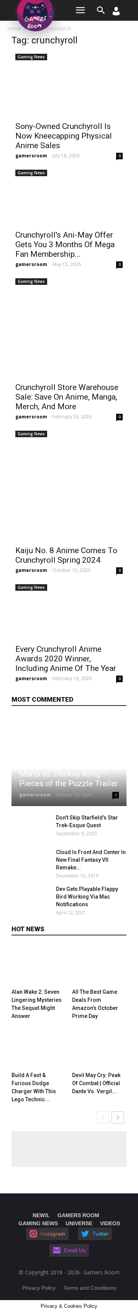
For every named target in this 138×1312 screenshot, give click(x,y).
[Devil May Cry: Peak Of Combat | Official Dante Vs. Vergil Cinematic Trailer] (99, 1049)
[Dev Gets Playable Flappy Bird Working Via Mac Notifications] (32, 898)
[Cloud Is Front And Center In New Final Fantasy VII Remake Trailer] (32, 861)
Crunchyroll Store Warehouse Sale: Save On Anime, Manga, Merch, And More (66, 397)
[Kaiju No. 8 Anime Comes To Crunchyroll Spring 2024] (69, 484)
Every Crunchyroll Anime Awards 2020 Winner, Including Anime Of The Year (65, 658)
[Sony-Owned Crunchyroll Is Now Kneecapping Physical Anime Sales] (69, 84)
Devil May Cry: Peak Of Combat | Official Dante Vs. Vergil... (96, 1083)
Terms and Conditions (89, 1288)
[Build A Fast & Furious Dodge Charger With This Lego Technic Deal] (39, 1049)
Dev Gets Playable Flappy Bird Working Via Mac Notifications (87, 896)
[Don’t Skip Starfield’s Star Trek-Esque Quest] (32, 827)
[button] (101, 10)
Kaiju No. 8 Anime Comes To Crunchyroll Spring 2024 (66, 555)
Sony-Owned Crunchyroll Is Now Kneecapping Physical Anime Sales (63, 136)
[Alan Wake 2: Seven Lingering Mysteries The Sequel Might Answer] (39, 965)
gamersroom (31, 155)
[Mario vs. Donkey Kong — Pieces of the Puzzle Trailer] (69, 761)
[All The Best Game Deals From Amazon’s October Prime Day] (99, 965)
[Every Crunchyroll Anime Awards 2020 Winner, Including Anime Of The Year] (69, 610)
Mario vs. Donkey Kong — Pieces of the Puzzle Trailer (68, 778)
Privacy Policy (39, 1288)
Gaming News (31, 56)
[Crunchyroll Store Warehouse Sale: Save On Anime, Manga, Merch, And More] (69, 326)
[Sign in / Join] (116, 13)
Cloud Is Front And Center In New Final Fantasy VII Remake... (91, 860)
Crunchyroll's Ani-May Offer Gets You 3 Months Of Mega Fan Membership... (65, 244)
